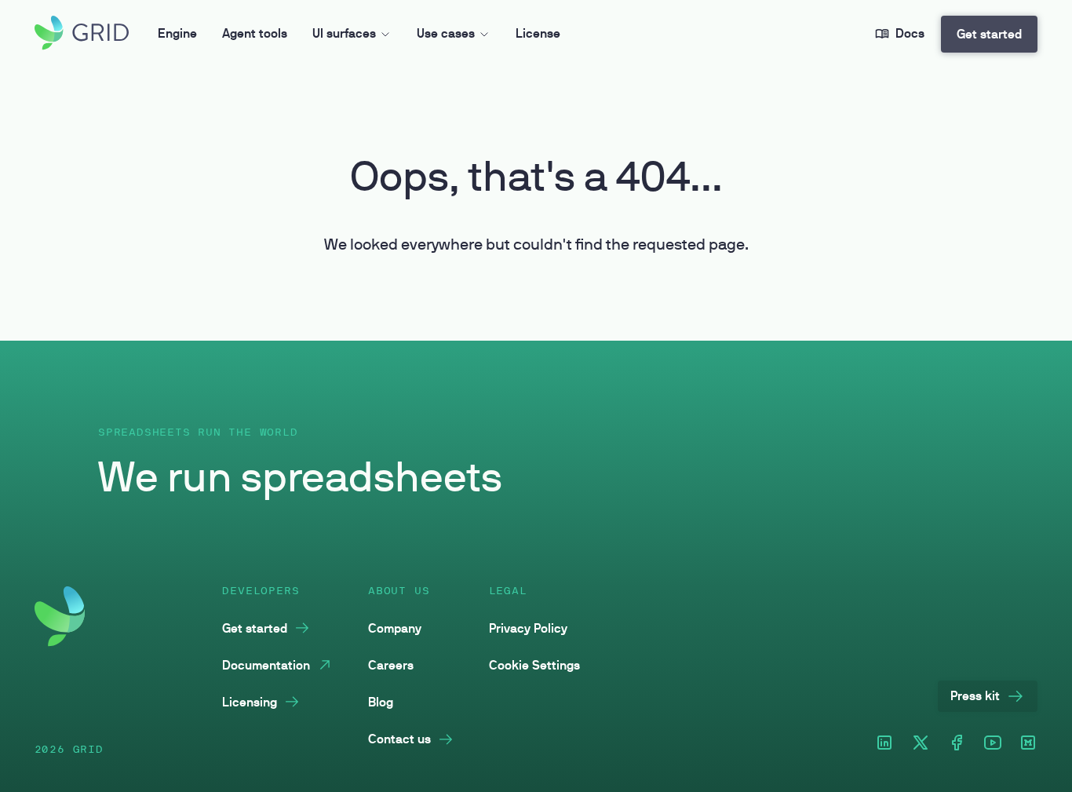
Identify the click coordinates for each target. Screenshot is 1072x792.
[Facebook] (956, 743)
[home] (82, 34)
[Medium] (1028, 743)
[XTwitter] (920, 743)
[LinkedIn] (884, 743)
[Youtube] (992, 743)
